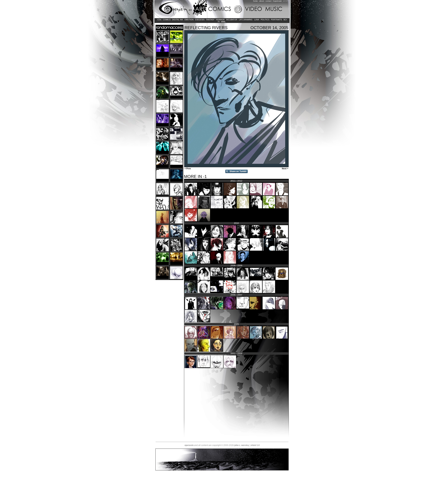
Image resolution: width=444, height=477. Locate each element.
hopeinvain (277, 1)
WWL (223, 22)
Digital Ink (177, 20)
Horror (220, 20)
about (261, 1)
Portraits (276, 20)
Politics (265, 20)
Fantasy (210, 20)
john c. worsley (241, 445)
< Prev (187, 168)
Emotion (189, 20)
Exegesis (200, 20)
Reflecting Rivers (206, 27)
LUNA (257, 20)
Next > (285, 168)
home (255, 1)
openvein (189, 445)
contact (268, 1)
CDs (159, 20)
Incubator (232, 20)
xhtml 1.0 (255, 445)
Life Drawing (245, 20)
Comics (166, 20)
